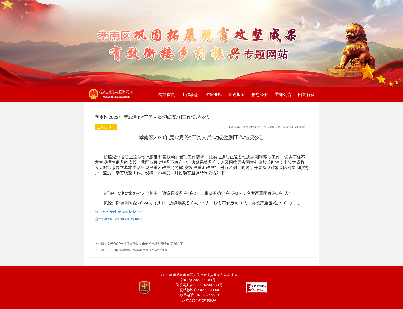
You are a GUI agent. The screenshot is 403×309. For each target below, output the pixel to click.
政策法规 (213, 94)
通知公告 (283, 94)
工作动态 (190, 94)
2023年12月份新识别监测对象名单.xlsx (120, 211)
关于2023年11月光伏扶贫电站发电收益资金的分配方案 (145, 243)
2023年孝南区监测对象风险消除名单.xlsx (121, 219)
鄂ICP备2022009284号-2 (199, 280)
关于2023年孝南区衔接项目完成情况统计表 (137, 250)
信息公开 (259, 94)
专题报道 (236, 94)
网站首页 (166, 94)
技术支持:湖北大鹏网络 (199, 300)
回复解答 (306, 94)
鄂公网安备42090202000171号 (199, 285)
